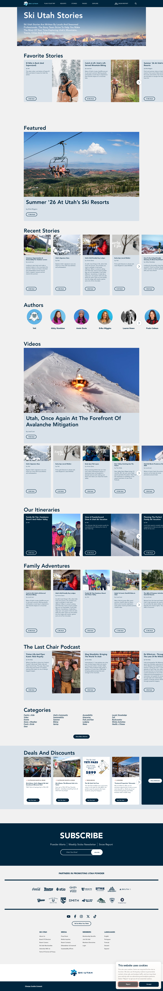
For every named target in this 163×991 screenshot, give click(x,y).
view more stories (81, 736)
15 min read (149, 630)
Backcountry (117, 719)
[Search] (135, 3)
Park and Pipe (88, 719)
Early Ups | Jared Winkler (122, 258)
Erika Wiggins (105, 328)
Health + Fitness (118, 724)
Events (26, 719)
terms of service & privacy (47, 952)
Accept (148, 984)
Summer (56, 719)
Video (26, 717)
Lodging (86, 722)
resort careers (43, 942)
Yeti (34, 328)
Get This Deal (32, 800)
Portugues (107, 939)
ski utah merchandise (45, 945)
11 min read (120, 630)
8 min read (149, 491)
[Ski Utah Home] (31, 3)
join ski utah (86, 939)
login (84, 945)
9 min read (31, 437)
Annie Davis (81, 328)
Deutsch (106, 945)
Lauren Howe (129, 328)
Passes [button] (84, 3)
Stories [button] (74, 3)
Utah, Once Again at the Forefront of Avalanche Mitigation (73, 421)
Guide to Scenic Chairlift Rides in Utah (124, 594)
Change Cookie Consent (33, 986)
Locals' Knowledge (119, 715)
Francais (106, 942)
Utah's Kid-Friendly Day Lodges (95, 258)
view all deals (155, 781)
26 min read (90, 552)
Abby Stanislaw (58, 328)
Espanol (106, 949)
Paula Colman (152, 328)
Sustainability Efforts (67, 949)
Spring (55, 724)
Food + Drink (29, 724)
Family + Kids (29, 715)
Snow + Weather (30, 722)
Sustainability (58, 717)
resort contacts (66, 942)
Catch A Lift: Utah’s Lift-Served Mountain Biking (36, 594)
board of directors (45, 939)
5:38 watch (120, 289)
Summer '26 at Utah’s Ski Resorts (67, 202)
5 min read (31, 98)
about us (42, 936)
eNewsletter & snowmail (68, 945)
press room (64, 936)
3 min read (61, 289)
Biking (55, 722)
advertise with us (44, 949)
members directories (89, 942)
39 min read (120, 491)
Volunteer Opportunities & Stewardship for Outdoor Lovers (36, 258)
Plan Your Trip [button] (49, 3)
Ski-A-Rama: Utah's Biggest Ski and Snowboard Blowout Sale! (37, 784)
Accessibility (87, 715)
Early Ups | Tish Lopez (92, 464)
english (106, 936)
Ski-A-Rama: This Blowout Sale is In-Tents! (66, 784)
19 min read (149, 98)
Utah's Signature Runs (62, 258)
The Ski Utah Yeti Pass (92, 783)
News (85, 724)
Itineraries (87, 717)
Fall (113, 717)
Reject (128, 984)
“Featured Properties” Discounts (124, 783)
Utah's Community (60, 715)
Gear (26, 726)
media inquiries (65, 939)
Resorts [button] (63, 3)
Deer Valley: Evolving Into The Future (124, 464)
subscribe (97, 852)
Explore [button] (95, 3)
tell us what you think (81, 923)
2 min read (149, 690)
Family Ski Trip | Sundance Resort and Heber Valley (95, 594)
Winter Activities (118, 722)
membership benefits (89, 936)
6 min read (31, 289)
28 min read (90, 98)
